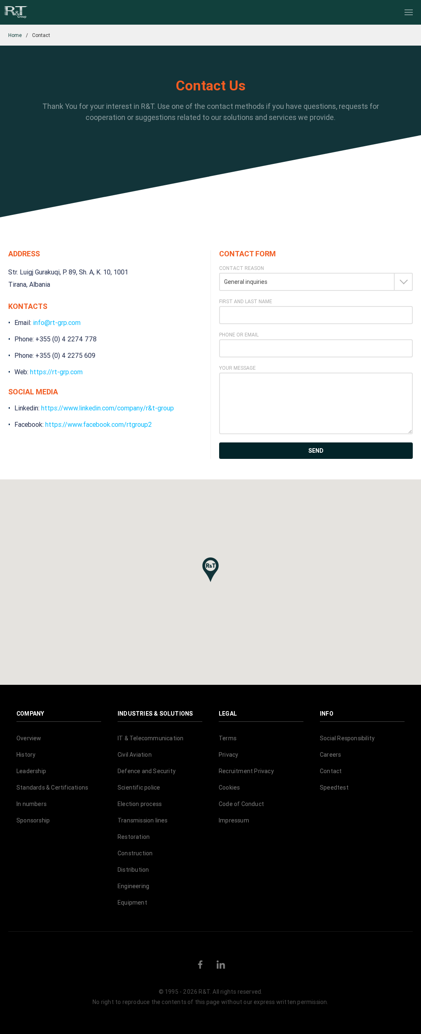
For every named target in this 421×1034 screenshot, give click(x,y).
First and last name (245, 301)
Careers (330, 754)
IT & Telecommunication (150, 738)
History (25, 754)
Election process (140, 804)
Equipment (132, 902)
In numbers (31, 804)
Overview (29, 738)
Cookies (229, 787)
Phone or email (239, 334)
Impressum (234, 820)
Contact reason (241, 268)
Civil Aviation (135, 754)
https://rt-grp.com (56, 372)
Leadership (31, 771)
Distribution (133, 869)
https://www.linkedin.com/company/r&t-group (107, 408)
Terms (227, 738)
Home (15, 35)
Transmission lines (143, 820)
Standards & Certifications (52, 787)
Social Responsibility (347, 738)
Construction (135, 853)
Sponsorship (33, 820)
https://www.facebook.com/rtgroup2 (98, 424)
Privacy (228, 754)
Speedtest (334, 787)
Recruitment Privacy (246, 771)
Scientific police (139, 787)
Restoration (134, 837)
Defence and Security (147, 771)
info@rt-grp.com (57, 322)
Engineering (133, 886)
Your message (237, 368)
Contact (331, 771)
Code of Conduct (241, 804)
